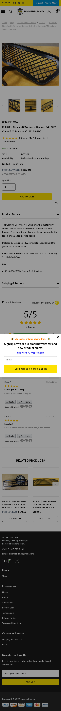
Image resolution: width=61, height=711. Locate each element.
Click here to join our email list (30, 369)
